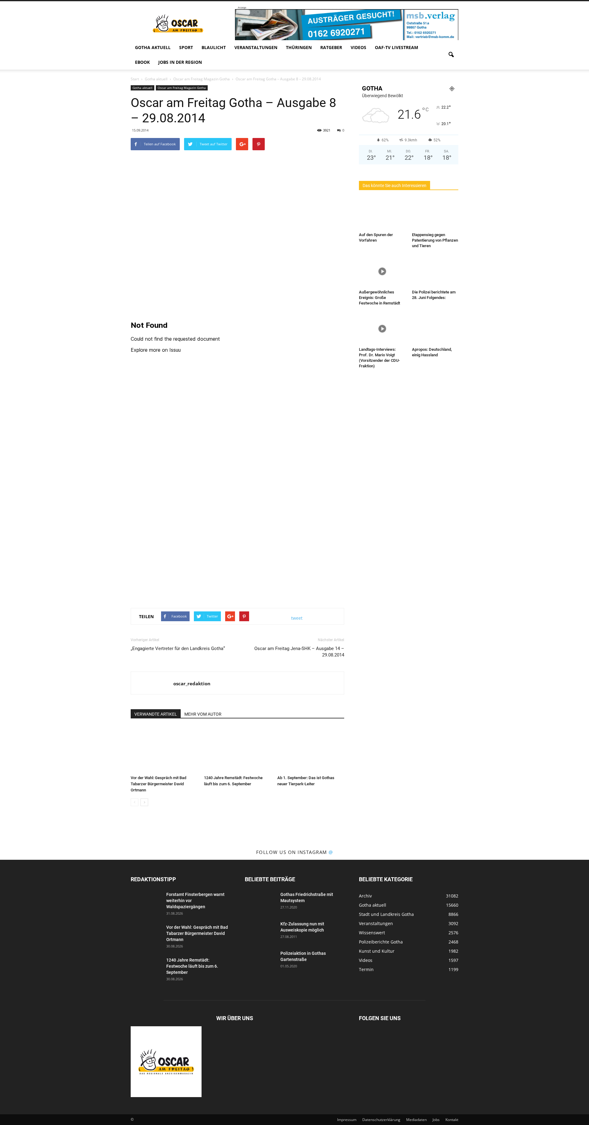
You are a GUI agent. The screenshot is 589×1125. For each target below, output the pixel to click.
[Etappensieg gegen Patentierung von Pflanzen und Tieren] (435, 214)
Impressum (346, 1119)
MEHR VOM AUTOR (202, 714)
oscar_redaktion (191, 683)
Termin (366, 969)
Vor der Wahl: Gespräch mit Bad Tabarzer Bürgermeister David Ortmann (158, 783)
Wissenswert (372, 933)
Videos (358, 47)
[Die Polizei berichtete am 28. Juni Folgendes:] (435, 271)
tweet (296, 618)
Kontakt (451, 1119)
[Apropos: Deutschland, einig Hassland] (435, 329)
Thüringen (299, 47)
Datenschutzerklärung (381, 1119)
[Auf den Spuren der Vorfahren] (382, 214)
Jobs (436, 1119)
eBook (142, 62)
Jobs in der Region (180, 62)
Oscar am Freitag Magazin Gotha (182, 88)
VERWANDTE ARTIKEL (155, 714)
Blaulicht (214, 47)
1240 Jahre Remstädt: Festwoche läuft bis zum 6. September (192, 966)
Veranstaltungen (255, 47)
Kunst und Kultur (377, 951)
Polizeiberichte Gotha (381, 942)
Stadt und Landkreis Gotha (386, 914)
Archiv (365, 896)
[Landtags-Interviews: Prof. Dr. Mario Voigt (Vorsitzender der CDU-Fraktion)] (382, 329)
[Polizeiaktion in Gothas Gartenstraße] (260, 961)
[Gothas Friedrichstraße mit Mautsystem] (260, 902)
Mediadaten (416, 1119)
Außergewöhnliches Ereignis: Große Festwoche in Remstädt (379, 297)
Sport (186, 47)
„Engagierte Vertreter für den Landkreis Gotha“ (178, 648)
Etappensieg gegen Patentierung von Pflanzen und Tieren (435, 240)
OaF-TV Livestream (396, 47)
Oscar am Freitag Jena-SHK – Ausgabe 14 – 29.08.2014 (299, 652)
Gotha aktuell (153, 47)
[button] (451, 55)
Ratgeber (331, 47)
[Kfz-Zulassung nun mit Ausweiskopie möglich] (260, 931)
